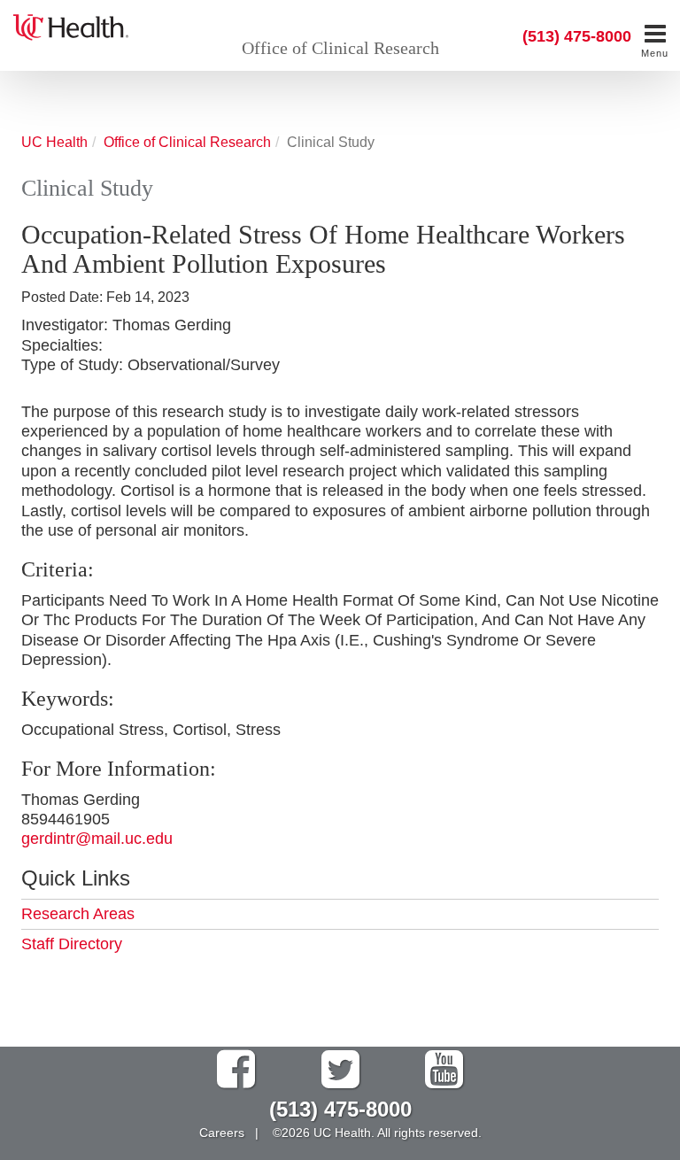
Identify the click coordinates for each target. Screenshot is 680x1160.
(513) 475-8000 (576, 36)
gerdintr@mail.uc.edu (97, 838)
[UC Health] (70, 25)
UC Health (54, 142)
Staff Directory (71, 944)
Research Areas (78, 914)
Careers (221, 1132)
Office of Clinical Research (340, 48)
